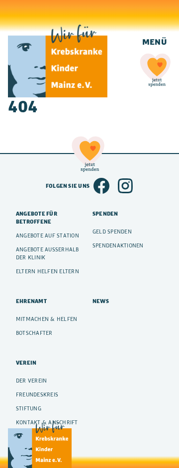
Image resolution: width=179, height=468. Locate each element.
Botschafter (34, 332)
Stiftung (28, 408)
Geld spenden (112, 231)
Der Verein (31, 380)
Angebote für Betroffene (36, 218)
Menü (154, 41)
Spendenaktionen (118, 245)
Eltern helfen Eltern (47, 271)
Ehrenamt (31, 301)
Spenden (105, 214)
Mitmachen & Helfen (46, 318)
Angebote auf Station (47, 235)
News (100, 301)
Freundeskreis (37, 394)
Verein (26, 363)
